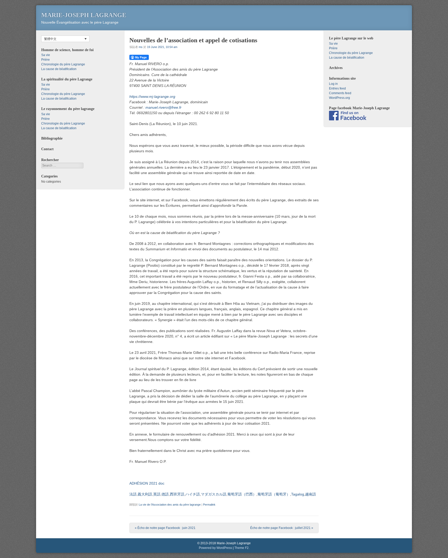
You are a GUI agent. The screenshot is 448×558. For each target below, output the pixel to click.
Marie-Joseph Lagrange (83, 15)
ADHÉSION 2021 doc (146, 483)
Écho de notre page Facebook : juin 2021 (165, 528)
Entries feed (337, 88)
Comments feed (340, 93)
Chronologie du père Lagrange (63, 64)
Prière (45, 59)
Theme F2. (241, 548)
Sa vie (45, 55)
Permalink (209, 504)
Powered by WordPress (215, 548)
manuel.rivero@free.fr (163, 107)
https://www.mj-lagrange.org (152, 96)
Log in (333, 84)
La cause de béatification (58, 69)
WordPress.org (339, 98)
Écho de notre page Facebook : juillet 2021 (281, 528)
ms (141, 47)
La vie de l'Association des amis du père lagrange (170, 504)
